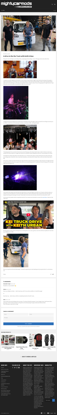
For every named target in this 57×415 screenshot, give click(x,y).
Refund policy (4, 388)
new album (45, 197)
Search (2, 367)
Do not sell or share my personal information (5, 391)
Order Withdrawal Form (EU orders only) (5, 394)
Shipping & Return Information (5, 372)
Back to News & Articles (29, 357)
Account (54, 10)
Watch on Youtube (4, 369)
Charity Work (3, 380)
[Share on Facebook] (51, 274)
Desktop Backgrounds (5, 376)
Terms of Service (4, 386)
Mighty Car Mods (6, 413)
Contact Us (3, 381)
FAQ (2, 378)
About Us (3, 374)
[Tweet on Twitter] (53, 274)
